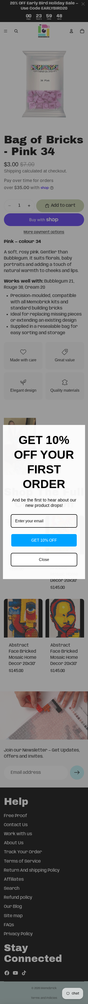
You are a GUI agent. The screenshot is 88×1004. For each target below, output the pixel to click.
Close (44, 560)
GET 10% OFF (44, 540)
